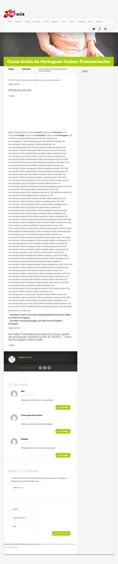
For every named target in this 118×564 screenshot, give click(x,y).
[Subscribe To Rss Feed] (105, 29)
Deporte (18, 21)
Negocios (55, 21)
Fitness (27, 21)
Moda (46, 21)
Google (40, 368)
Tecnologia (81, 21)
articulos (26, 69)
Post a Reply (63, 407)
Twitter (49, 368)
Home (11, 69)
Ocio (64, 21)
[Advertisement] (40, 115)
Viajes (90, 21)
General (99, 21)
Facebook (45, 368)
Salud (71, 21)
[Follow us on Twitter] (94, 29)
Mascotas (37, 21)
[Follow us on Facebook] (99, 29)
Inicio (10, 21)
